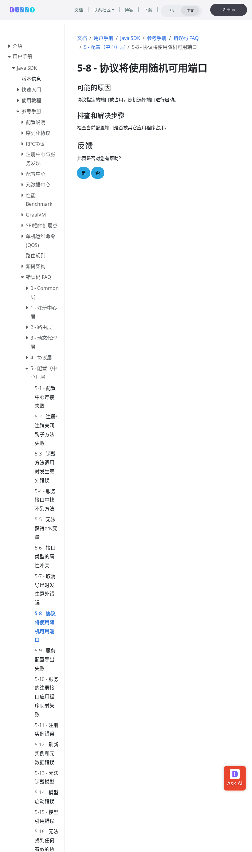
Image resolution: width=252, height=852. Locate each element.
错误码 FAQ (186, 38)
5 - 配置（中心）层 (104, 47)
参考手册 (157, 38)
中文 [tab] (190, 10)
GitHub (229, 9)
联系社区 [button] (102, 10)
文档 (82, 38)
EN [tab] (171, 10)
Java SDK (130, 38)
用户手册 (103, 38)
